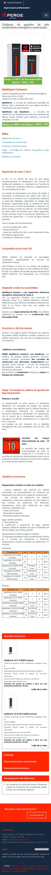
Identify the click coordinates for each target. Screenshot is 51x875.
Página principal (18, 866)
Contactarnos (36, 815)
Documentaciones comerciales (20, 761)
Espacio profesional (23, 868)
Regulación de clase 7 (11, 138)
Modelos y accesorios (11, 156)
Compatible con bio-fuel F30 (14, 142)
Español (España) (14, 2)
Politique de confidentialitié (14, 871)
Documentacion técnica (16, 768)
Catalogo (9, 755)
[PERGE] (12, 15)
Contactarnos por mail (18, 839)
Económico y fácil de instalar (14, 146)
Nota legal (41, 868)
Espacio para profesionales (17, 8)
